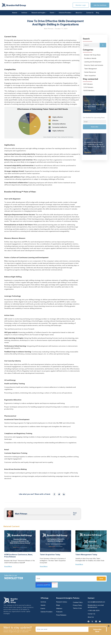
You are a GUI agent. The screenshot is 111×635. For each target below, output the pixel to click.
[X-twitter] (92, 621)
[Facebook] (88, 621)
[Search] (103, 45)
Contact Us (89, 12)
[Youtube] (99, 621)
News (30, 554)
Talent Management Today (86, 554)
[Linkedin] (96, 621)
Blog (97, 12)
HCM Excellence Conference (15, 554)
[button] (108, 626)
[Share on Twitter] (59, 494)
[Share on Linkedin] (64, 494)
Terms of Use (77, 608)
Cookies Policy (78, 602)
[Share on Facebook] (54, 494)
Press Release (10, 557)
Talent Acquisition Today (50, 554)
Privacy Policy (77, 605)
